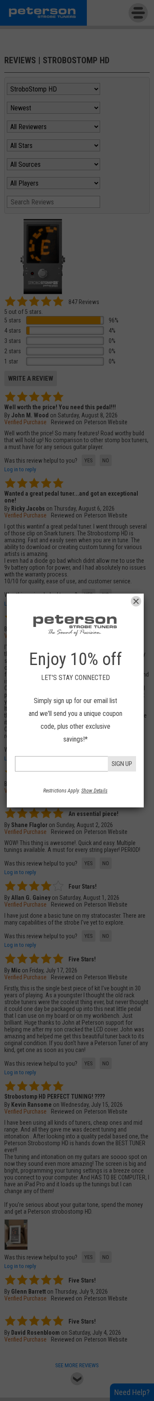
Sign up (122, 764)
